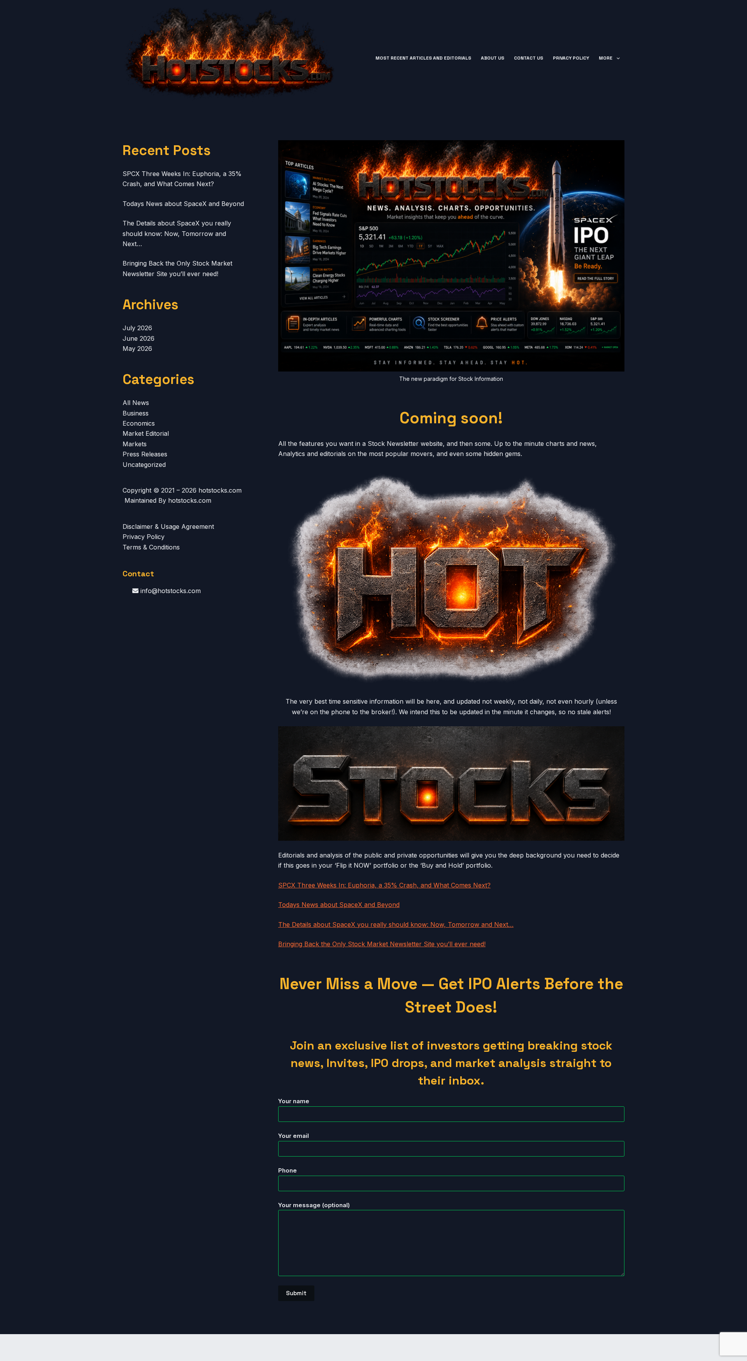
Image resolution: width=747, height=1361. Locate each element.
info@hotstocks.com (170, 591)
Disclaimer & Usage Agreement (168, 526)
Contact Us (528, 58)
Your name (293, 1101)
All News (136, 403)
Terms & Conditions (151, 547)
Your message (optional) (314, 1205)
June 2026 (138, 338)
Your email (293, 1135)
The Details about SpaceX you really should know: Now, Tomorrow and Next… (396, 924)
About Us (492, 58)
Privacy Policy (571, 58)
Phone (287, 1170)
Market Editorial (146, 433)
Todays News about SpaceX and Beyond (339, 905)
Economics (139, 423)
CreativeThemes (258, 1347)
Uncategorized (144, 464)
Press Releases (145, 454)
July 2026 (137, 328)
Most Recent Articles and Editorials (423, 58)
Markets (135, 444)
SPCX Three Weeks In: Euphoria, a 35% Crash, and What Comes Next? (384, 885)
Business (136, 413)
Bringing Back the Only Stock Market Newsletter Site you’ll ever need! (382, 944)
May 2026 (137, 348)
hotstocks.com (220, 490)
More (605, 58)
